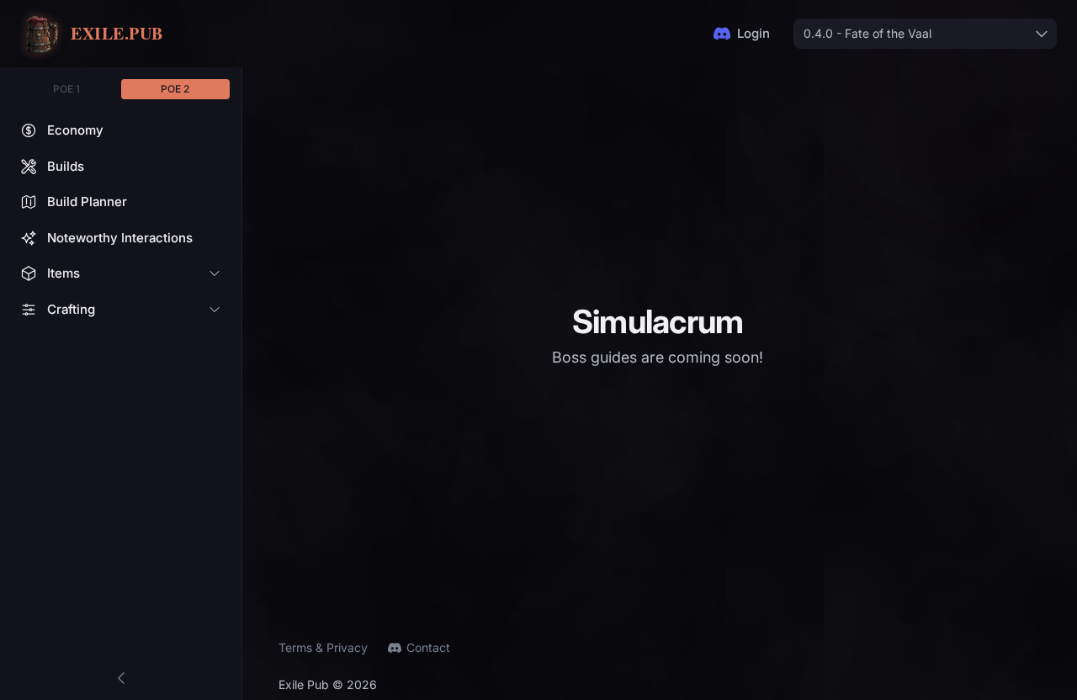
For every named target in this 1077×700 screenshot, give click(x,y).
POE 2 (175, 88)
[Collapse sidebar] (121, 678)
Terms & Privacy (323, 647)
